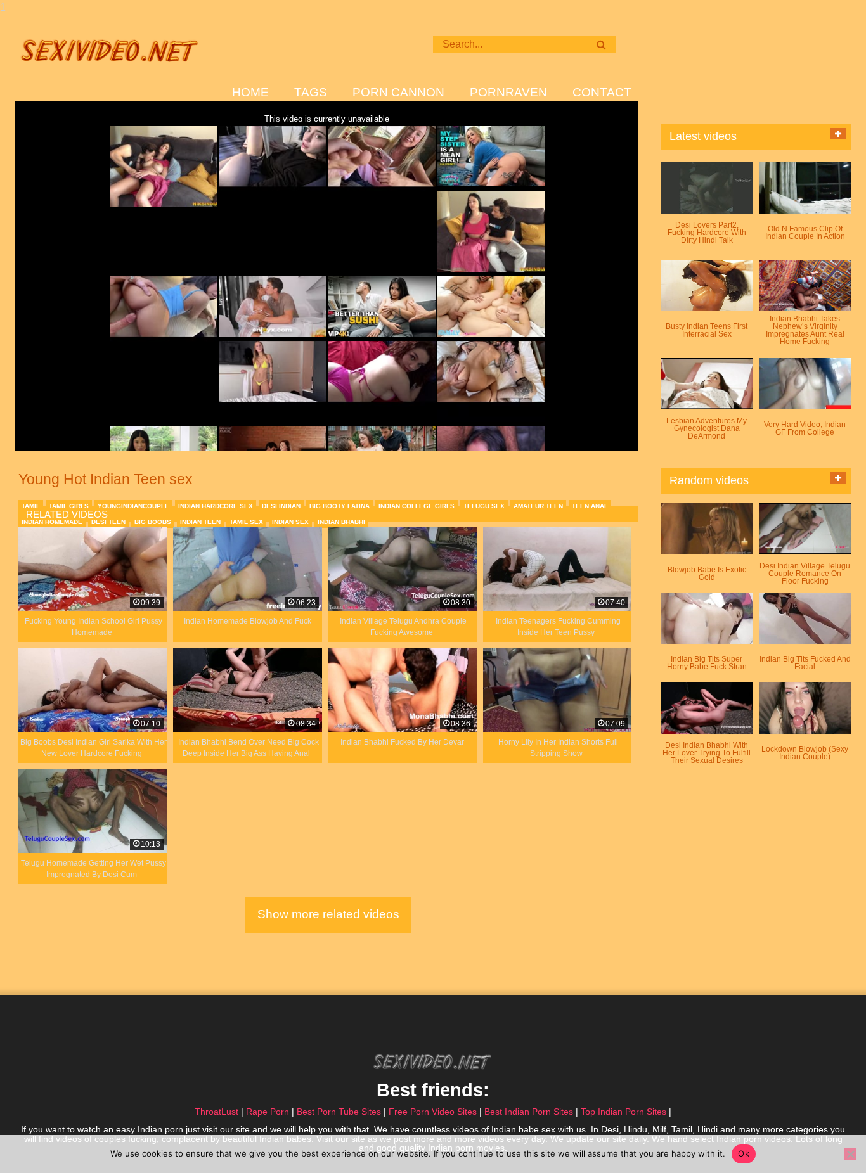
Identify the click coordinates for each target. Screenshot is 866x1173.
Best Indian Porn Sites (528, 1111)
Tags (310, 92)
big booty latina (339, 506)
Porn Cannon (398, 92)
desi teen (108, 521)
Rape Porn (267, 1111)
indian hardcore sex (215, 506)
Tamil (31, 506)
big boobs (152, 521)
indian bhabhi (341, 521)
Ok (743, 1153)
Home (250, 92)
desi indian (281, 506)
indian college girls (416, 506)
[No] (850, 1154)
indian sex (290, 521)
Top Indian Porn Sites (623, 1111)
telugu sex (484, 506)
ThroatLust (216, 1111)
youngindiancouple (133, 506)
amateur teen (538, 506)
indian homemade (52, 521)
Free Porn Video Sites (433, 1111)
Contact (601, 92)
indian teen (200, 521)
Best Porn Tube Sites (339, 1111)
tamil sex (246, 521)
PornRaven (508, 92)
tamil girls (69, 506)
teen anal (590, 506)
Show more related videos (328, 914)
